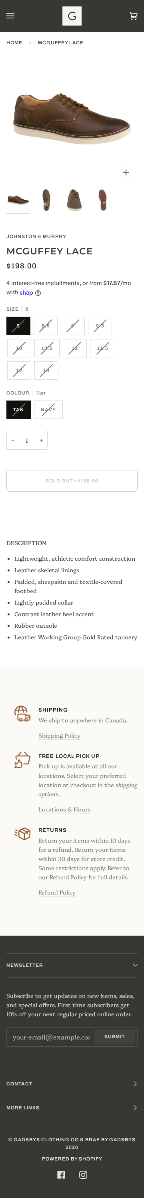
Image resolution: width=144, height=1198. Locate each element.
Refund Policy (57, 892)
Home (14, 43)
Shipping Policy (59, 735)
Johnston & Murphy (36, 236)
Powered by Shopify (72, 1159)
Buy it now (72, 514)
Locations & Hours (64, 809)
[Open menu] (18, 16)
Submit (114, 1036)
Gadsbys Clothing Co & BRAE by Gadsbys (75, 1139)
